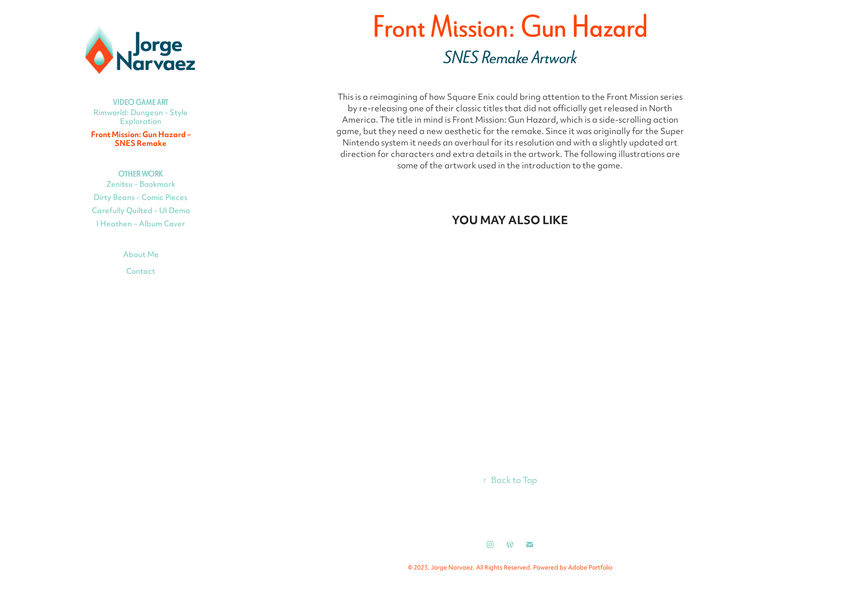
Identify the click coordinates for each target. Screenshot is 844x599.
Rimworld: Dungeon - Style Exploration (141, 118)
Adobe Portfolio (590, 568)
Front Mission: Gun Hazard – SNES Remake (141, 140)
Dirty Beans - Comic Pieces (141, 198)
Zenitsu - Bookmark (140, 185)
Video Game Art (140, 102)
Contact (140, 272)
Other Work (140, 174)
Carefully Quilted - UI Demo (141, 211)
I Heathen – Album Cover (140, 224)
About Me (141, 255)
